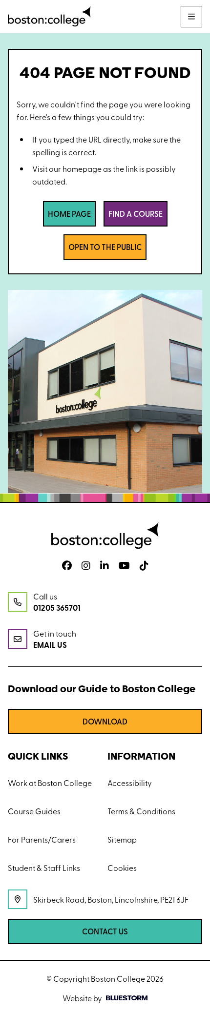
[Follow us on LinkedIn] (104, 566)
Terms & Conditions (141, 811)
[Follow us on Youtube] (124, 566)
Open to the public (105, 246)
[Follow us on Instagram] (86, 566)
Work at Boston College (50, 782)
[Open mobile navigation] (191, 16)
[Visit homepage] (49, 16)
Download (105, 721)
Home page (69, 213)
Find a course (135, 213)
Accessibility (129, 782)
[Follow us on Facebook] (67, 566)
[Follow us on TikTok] (144, 566)
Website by (82, 997)
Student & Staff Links (44, 867)
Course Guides (34, 811)
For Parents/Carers (42, 839)
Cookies (122, 867)
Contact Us (105, 931)
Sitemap (122, 839)
